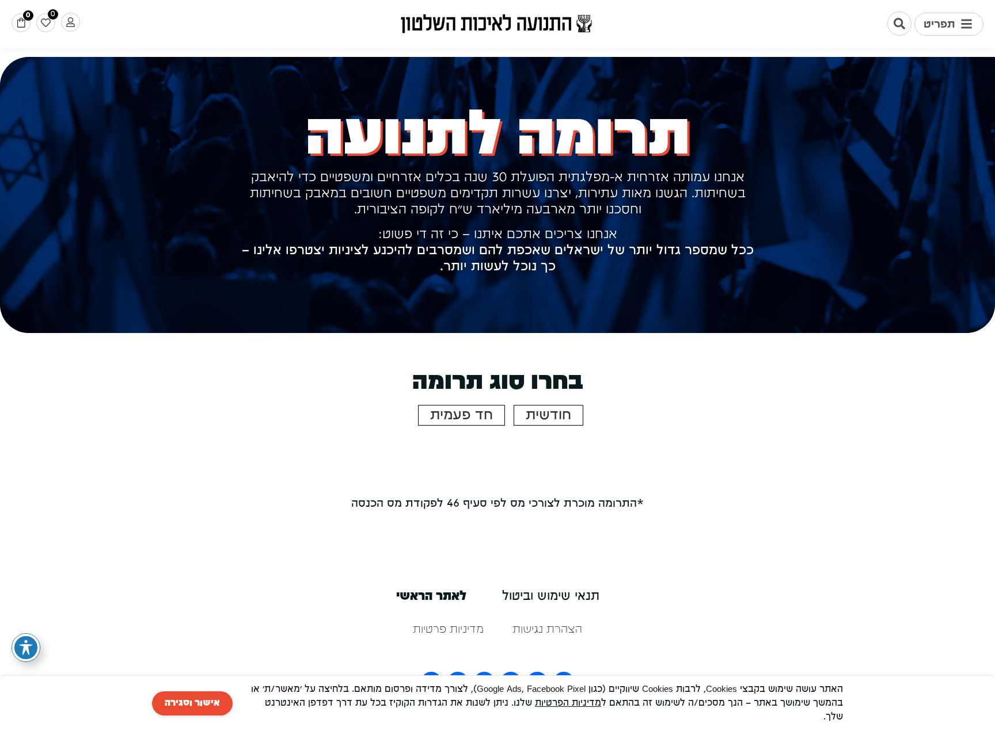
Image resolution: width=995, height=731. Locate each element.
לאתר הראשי (431, 597)
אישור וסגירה (192, 703)
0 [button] (28, 15)
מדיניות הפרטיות (568, 703)
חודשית (548, 415)
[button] (948, 24)
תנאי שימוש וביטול (550, 597)
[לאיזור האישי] (70, 22)
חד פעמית (461, 415)
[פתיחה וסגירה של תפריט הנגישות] (26, 647)
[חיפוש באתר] (899, 24)
